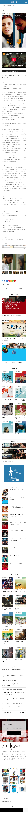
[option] (14, 262)
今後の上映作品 (14, 441)
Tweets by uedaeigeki (6, 801)
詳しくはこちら (14, 733)
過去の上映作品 (6, 284)
